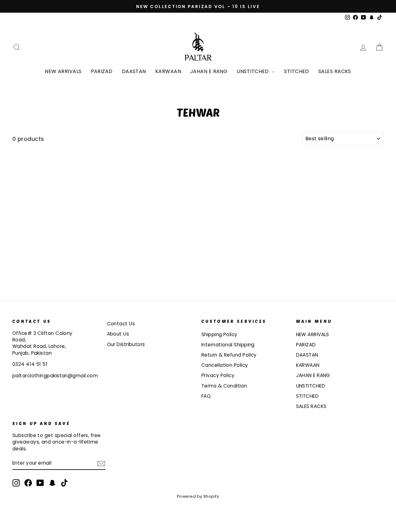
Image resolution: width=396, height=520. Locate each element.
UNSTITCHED (253, 71)
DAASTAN (134, 71)
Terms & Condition (224, 386)
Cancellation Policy (224, 365)
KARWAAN (168, 71)
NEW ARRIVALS (63, 71)
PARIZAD (102, 71)
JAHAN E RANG (208, 71)
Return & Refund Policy (229, 355)
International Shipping (228, 344)
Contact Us (121, 323)
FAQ (206, 396)
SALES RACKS (334, 71)
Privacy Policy (218, 375)
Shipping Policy (219, 334)
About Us (118, 334)
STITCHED (296, 71)
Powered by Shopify (198, 496)
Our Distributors (126, 344)
